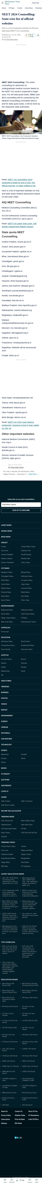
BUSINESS (5, 692)
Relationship (5, 671)
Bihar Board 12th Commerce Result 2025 (8, 999)
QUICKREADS (6, 785)
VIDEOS (4, 704)
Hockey (3, 758)
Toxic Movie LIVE (7, 821)
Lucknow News (26, 588)
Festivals (24, 663)
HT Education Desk (11, 39)
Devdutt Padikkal (7, 554)
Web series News (7, 622)
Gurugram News (26, 580)
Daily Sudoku (5, 801)
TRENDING (5, 687)
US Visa (23, 829)
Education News (26, 649)
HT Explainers (26, 866)
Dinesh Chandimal (7, 562)
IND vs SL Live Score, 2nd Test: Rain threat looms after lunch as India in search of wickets (10, 949)
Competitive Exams (8, 645)
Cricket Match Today (28, 546)
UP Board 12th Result (10, 1042)
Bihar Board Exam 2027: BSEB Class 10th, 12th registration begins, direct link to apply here (30, 881)
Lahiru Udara (25, 562)
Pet (2, 675)
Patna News (5, 596)
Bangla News (25, 858)
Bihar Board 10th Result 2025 (8, 984)
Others (3, 762)
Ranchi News (5, 600)
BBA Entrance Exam (9, 1093)
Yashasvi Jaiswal (6, 558)
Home (4, 8)
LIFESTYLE (5, 655)
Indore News (5, 584)
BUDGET (4, 710)
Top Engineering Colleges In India (28, 1079)
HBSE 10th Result (28, 1061)
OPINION (4, 727)
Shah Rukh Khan (27, 825)
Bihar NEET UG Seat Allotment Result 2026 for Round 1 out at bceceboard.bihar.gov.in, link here (10, 904)
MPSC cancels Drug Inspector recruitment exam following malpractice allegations (30, 893)
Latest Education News (12, 874)
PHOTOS (4, 698)
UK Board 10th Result (30, 1056)
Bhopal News (25, 572)
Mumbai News (6, 592)
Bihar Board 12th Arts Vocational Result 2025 (30, 984)
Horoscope (5, 632)
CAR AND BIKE (6, 739)
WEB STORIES (6, 681)
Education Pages (9, 980)
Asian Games (5, 833)
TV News (24, 618)
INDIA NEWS (6, 537)
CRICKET (4, 543)
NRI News (4, 866)
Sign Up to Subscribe (21, 510)
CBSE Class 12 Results (10, 1066)
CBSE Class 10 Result (30, 1066)
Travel (23, 671)
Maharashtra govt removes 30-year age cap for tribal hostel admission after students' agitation (29, 904)
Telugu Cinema (26, 854)
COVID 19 (4, 791)
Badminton (5, 754)
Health (3, 667)
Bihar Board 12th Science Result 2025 (9, 991)
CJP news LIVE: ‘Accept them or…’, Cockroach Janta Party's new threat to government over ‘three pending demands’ (29, 951)
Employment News (27, 645)
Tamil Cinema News (27, 614)
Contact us (18, 1111)
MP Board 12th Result (10, 1006)
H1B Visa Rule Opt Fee (29, 833)
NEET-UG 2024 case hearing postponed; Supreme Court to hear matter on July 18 (20, 425)
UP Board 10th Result (30, 1035)
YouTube (4, 836)
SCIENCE (4, 721)
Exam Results (5, 649)
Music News (5, 614)
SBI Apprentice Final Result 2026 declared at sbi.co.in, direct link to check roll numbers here (9, 929)
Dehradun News (26, 576)
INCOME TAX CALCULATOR (11, 811)
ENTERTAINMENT (7, 606)
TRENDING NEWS (7, 817)
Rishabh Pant (25, 558)
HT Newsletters (33, 1115)
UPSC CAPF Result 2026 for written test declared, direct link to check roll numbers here (10, 917)
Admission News (7, 641)
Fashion (3, 663)
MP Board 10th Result (30, 997)
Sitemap (4, 1123)
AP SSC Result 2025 (9, 1027)
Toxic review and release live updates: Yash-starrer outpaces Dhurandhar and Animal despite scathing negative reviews (10, 967)
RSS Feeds (18, 1123)
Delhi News (5, 580)
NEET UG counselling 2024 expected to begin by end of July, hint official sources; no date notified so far (19, 182)
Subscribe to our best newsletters (21, 499)
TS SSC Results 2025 (30, 1020)
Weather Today (20, 1115)
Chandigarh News (7, 576)
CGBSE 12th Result (29, 1049)
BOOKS (4, 768)
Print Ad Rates (20, 1119)
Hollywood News (27, 610)
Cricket (19, 8)
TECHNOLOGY (6, 745)
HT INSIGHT (5, 774)
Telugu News (5, 862)
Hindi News (25, 862)
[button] (2, 2)
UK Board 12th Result (10, 1056)
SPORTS (4, 750)
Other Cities (25, 600)
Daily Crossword (26, 801)
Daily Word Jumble (7, 805)
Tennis (23, 758)
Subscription (5, 1119)
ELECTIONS (5, 780)
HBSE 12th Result (8, 1061)
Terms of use (32, 1111)
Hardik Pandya (26, 554)
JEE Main (5, 1105)
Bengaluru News (6, 572)
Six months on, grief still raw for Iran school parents (30, 915)
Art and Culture (6, 659)
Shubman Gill (25, 550)
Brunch (23, 659)
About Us (4, 1111)
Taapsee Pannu (6, 825)
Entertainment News (8, 858)
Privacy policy (6, 1115)
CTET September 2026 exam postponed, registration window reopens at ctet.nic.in (10, 893)
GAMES (4, 797)
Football (24, 754)
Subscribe (35, 3)
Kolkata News (6, 588)
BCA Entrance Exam (29, 1093)
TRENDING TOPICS (8, 842)
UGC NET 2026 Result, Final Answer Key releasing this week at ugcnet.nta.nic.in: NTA (10, 880)
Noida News (25, 592)
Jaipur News (25, 584)
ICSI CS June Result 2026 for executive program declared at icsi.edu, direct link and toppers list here (30, 929)
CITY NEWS (5, 568)
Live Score (4, 550)
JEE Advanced (27, 1105)
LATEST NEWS (6, 525)
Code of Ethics (33, 1119)
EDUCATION (5, 637)
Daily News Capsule (9, 504)
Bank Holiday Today (28, 821)
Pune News (25, 596)
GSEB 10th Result (28, 1071)
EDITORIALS (5, 733)
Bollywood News (7, 610)
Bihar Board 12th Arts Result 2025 (29, 991)
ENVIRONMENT (7, 716)
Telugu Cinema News (8, 618)
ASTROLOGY (5, 628)
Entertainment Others (28, 622)
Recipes (23, 667)
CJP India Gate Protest (9, 829)
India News (29, 8)
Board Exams (25, 641)
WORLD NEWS (6, 531)
